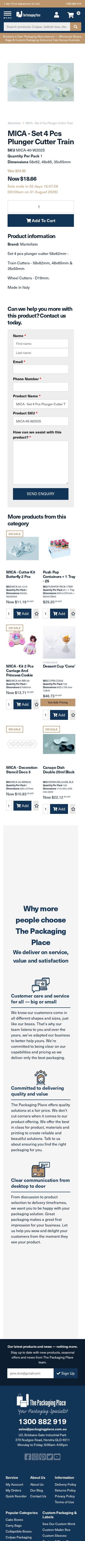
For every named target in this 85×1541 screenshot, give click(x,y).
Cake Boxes (14, 1519)
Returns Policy (65, 1490)
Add (25, 613)
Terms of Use (64, 1502)
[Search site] (75, 26)
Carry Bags (14, 1525)
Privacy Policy (65, 1496)
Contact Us (38, 1496)
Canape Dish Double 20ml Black (59, 769)
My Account (14, 1484)
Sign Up (67, 1373)
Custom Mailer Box (56, 1529)
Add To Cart (43, 220)
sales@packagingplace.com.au (43, 1429)
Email (19, 361)
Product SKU (25, 412)
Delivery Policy (65, 1484)
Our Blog (36, 1490)
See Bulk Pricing (58, 702)
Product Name (27, 395)
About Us (37, 1484)
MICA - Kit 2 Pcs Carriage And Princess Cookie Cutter (20, 672)
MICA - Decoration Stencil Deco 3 (21, 769)
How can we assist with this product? (37, 434)
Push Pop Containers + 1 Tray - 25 (59, 576)
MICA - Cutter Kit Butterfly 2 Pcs (20, 574)
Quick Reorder (16, 1496)
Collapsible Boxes (19, 1531)
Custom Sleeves (54, 1535)
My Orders (13, 1490)
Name (19, 335)
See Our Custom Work (58, 1524)
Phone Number (27, 378)
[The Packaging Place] (28, 13)
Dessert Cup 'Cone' (59, 665)
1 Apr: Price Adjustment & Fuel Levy (22, 5)
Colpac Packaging (19, 1537)
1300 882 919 (73, 3)
